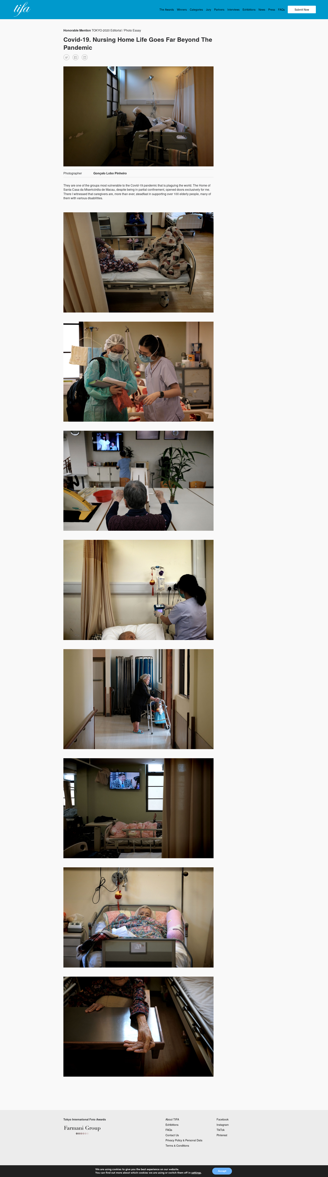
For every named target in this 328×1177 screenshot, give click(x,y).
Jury (208, 9)
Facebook (223, 1119)
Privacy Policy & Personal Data (184, 1140)
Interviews (233, 9)
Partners (219, 9)
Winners (182, 9)
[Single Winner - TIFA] (21, 9)
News (262, 9)
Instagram (223, 1125)
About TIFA (172, 1119)
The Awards (166, 9)
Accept (222, 1171)
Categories (196, 9)
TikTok (221, 1130)
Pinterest (222, 1135)
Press (271, 9)
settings (196, 1173)
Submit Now (302, 9)
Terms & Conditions (177, 1145)
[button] (66, 57)
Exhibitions (249, 9)
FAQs (281, 9)
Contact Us (172, 1135)
